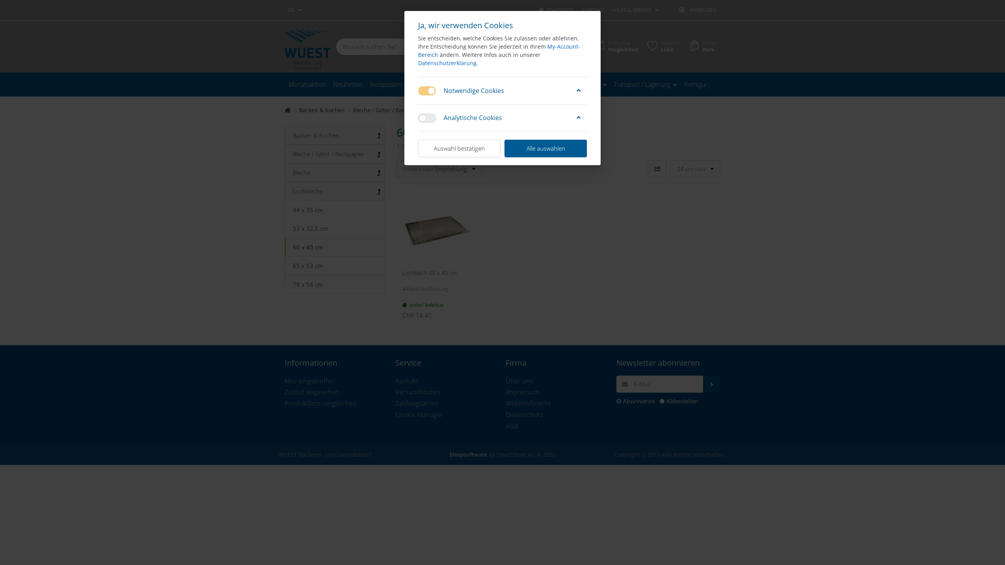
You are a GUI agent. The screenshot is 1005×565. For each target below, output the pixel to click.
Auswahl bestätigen (459, 148)
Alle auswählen (545, 148)
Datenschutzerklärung (447, 63)
